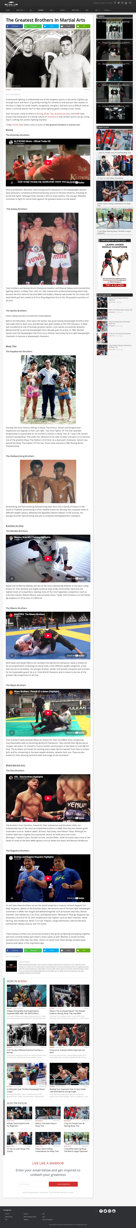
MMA (51, 10)
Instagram (122, 2)
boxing (40, 113)
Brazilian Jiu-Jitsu (62, 113)
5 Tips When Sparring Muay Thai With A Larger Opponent (76, 1150)
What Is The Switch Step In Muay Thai (120, 310)
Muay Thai (19, 10)
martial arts (53, 116)
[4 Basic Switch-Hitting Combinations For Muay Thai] (114, 191)
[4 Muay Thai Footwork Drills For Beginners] (102, 302)
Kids (87, 10)
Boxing (40, 10)
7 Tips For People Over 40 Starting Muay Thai (74, 1124)
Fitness (62, 10)
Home (8, 10)
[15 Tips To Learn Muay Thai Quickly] (114, 165)
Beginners (39, 1121)
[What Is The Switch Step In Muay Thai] (102, 314)
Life (96, 10)
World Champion (47, 1219)
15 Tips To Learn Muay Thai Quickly (110, 178)
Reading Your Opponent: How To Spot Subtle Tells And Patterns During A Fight (68, 1090)
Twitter (118, 2)
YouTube (126, 2)
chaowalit (59, 1008)
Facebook (115, 2)
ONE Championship (30, 1216)
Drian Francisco (18, 1008)
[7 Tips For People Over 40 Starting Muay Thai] (114, 140)
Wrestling (75, 10)
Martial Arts (8, 1216)
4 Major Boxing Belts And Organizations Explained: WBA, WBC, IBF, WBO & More (23, 1012)
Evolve (106, 10)
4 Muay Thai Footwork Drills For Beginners (18, 1124)
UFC (6, 1219)
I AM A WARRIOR (63, 1184)
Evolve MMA (17, 90)
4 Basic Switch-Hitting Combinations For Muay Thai (47, 1150)
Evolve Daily (18, 124)
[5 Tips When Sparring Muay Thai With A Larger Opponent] (114, 219)
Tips (43, 1216)
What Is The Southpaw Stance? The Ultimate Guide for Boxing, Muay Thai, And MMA (67, 1012)
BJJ (30, 10)
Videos (26, 1219)
